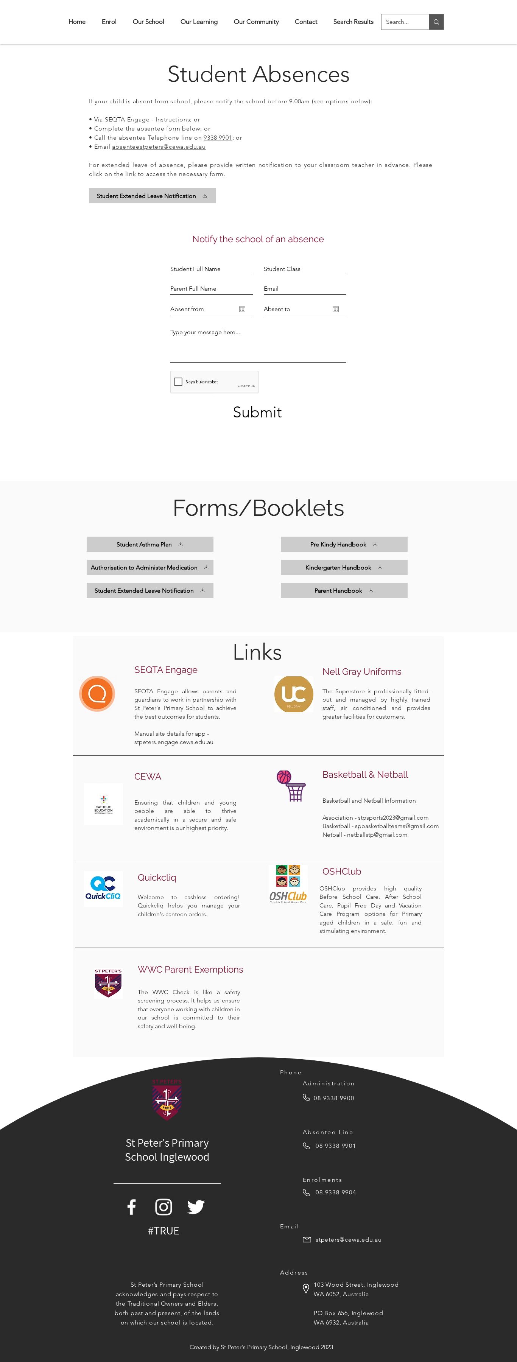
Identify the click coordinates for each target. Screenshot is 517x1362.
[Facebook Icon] (131, 1207)
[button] (148, 21)
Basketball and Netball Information (369, 800)
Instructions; (174, 119)
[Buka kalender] (242, 309)
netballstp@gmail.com (377, 834)
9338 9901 (218, 137)
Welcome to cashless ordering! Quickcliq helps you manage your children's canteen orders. (189, 905)
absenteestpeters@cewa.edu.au (159, 146)
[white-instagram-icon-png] (163, 1207)
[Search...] (436, 22)
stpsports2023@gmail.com (393, 817)
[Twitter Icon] (195, 1207)
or (196, 119)
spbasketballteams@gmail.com (397, 826)
